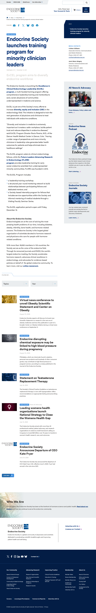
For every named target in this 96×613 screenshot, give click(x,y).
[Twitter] (23, 25)
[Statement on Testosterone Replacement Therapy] (9, 377)
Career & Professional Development (12, 577)
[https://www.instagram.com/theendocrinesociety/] (15, 556)
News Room (19, 17)
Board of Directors (84, 574)
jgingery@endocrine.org (76, 70)
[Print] (37, 25)
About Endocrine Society (13, 588)
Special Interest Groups (13, 574)
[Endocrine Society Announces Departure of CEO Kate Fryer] (9, 444)
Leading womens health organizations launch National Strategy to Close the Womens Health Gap (36, 413)
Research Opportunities (32, 574)
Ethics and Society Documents (84, 577)
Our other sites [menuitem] (36, 2)
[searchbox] (73, 3)
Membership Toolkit (70, 587)
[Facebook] (19, 25)
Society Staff (82, 581)
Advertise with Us (69, 589)
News (12, 17)
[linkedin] (22, 556)
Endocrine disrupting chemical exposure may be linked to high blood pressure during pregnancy (38, 344)
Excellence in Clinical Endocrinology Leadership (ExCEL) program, (28, 88)
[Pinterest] (32, 25)
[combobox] (73, 3)
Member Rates (69, 574)
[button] (86, 3)
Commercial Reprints (38, 599)
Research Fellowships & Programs (32, 582)
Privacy (46, 607)
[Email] (14, 25)
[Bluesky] (28, 25)
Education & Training (50, 577)
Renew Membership (70, 577)
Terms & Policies (39, 607)
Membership (69, 570)
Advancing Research (32, 570)
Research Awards (30, 585)
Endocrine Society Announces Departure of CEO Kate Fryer (38, 450)
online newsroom (30, 265)
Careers (9, 599)
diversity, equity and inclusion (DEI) (29, 109)
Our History (82, 584)
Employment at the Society (84, 587)
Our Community (12, 570)
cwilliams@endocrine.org (77, 57)
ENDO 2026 (17, 2)
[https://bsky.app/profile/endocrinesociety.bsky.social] (25, 556)
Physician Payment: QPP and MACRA (52, 580)
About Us (82, 570)
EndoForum (26, 2)
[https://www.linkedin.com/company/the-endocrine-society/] (18, 556)
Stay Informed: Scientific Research (32, 577)
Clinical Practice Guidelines (52, 574)
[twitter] (8, 556)
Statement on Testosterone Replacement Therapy (37, 379)
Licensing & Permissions (21, 599)
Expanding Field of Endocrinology (11, 584)
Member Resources (70, 580)
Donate (9, 2)
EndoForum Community (68, 583)
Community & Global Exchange (15, 581)
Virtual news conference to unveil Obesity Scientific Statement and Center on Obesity (37, 305)
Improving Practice (51, 570)
